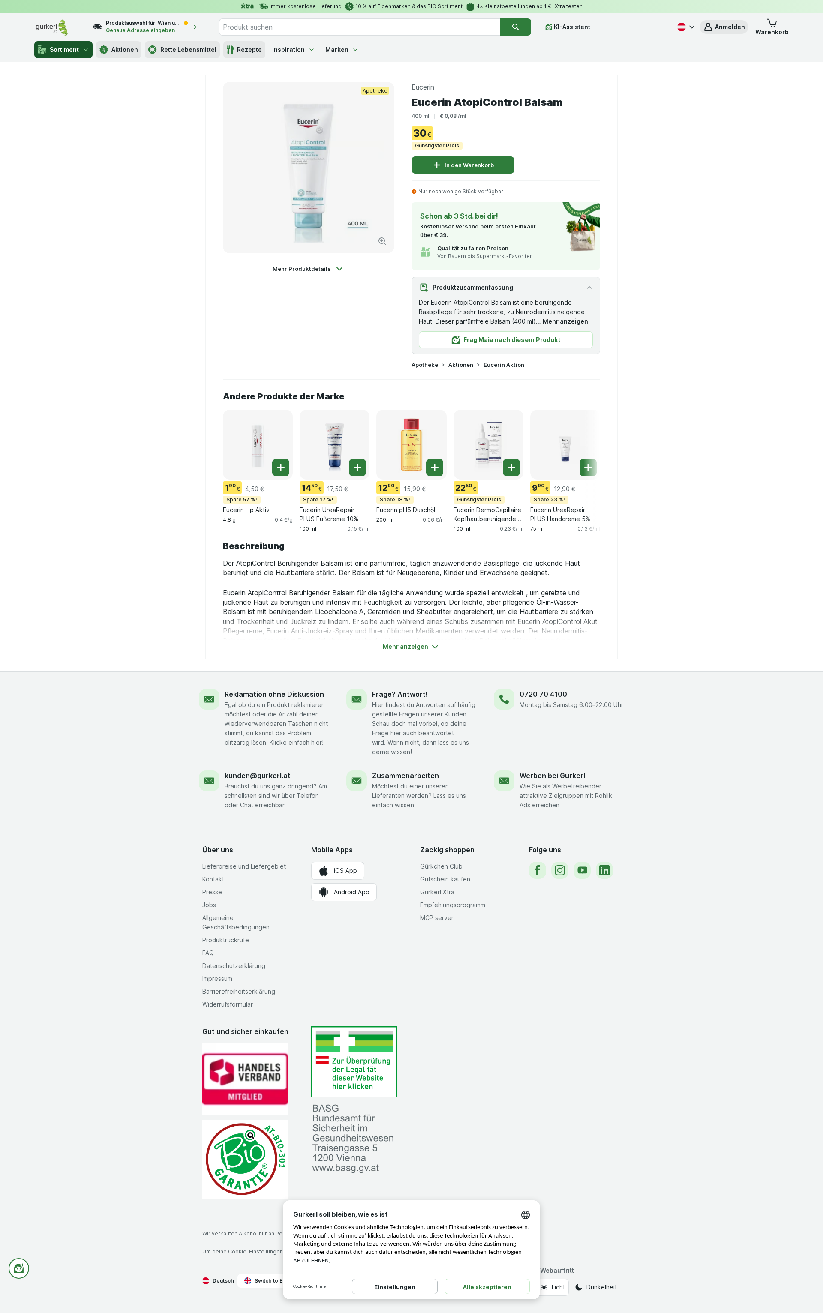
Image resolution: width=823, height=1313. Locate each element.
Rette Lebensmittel (188, 49)
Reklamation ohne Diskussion (274, 694)
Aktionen (124, 49)
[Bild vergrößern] (382, 241)
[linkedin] (604, 870)
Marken (336, 49)
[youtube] (582, 870)
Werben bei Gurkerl (552, 775)
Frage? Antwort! (400, 694)
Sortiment (64, 49)
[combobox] (359, 27)
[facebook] (537, 870)
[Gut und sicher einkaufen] (245, 1159)
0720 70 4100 (543, 694)
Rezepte (249, 49)
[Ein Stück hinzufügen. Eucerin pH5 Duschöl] (434, 467)
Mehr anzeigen (565, 321)
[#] (354, 1062)
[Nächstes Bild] (583, 444)
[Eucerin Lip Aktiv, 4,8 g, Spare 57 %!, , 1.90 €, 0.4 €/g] (258, 445)
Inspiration (288, 49)
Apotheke (425, 364)
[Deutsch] (685, 27)
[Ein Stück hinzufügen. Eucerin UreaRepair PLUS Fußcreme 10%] (357, 467)
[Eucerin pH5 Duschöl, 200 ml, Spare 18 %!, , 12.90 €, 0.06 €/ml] (411, 445)
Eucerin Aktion (504, 364)
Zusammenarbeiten (405, 775)
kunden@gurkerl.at (258, 775)
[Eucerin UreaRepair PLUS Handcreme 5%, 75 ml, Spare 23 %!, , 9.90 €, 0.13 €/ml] (565, 445)
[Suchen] (515, 27)
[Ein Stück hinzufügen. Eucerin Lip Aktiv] (280, 467)
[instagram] (559, 870)
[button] (724, 27)
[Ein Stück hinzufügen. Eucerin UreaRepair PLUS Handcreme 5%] (588, 467)
